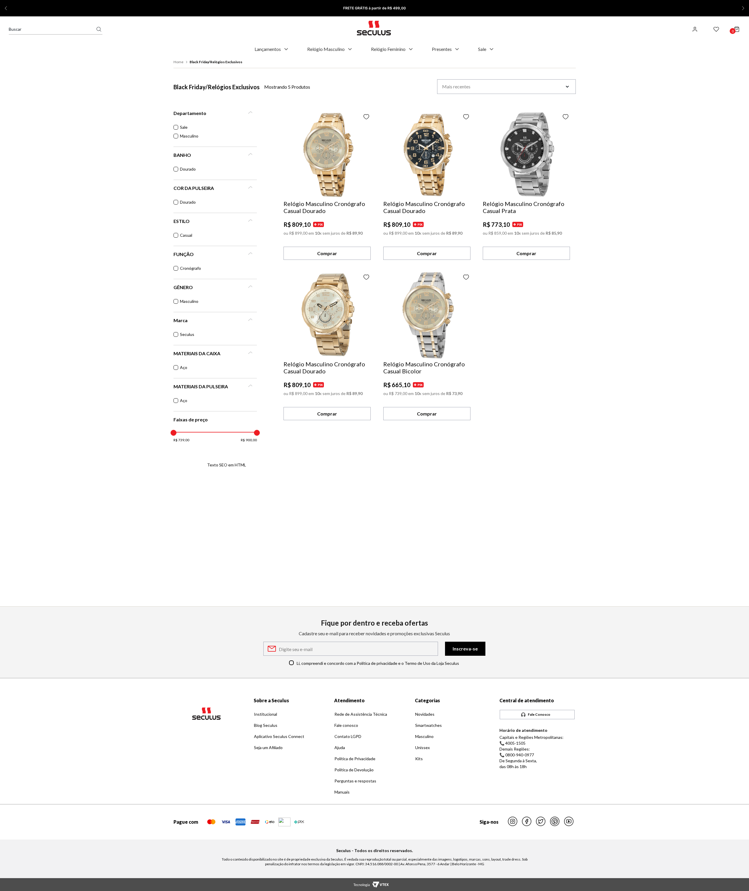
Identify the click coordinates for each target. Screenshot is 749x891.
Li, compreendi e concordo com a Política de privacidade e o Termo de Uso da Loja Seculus (378, 663)
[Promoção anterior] (5, 8)
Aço (183, 367)
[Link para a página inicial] (179, 62)
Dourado (188, 168)
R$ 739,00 (181, 440)
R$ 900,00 (249, 440)
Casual (186, 235)
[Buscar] (98, 29)
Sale (184, 127)
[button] (215, 113)
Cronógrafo (190, 268)
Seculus (187, 334)
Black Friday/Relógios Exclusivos (216, 62)
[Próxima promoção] (743, 8)
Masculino (189, 135)
